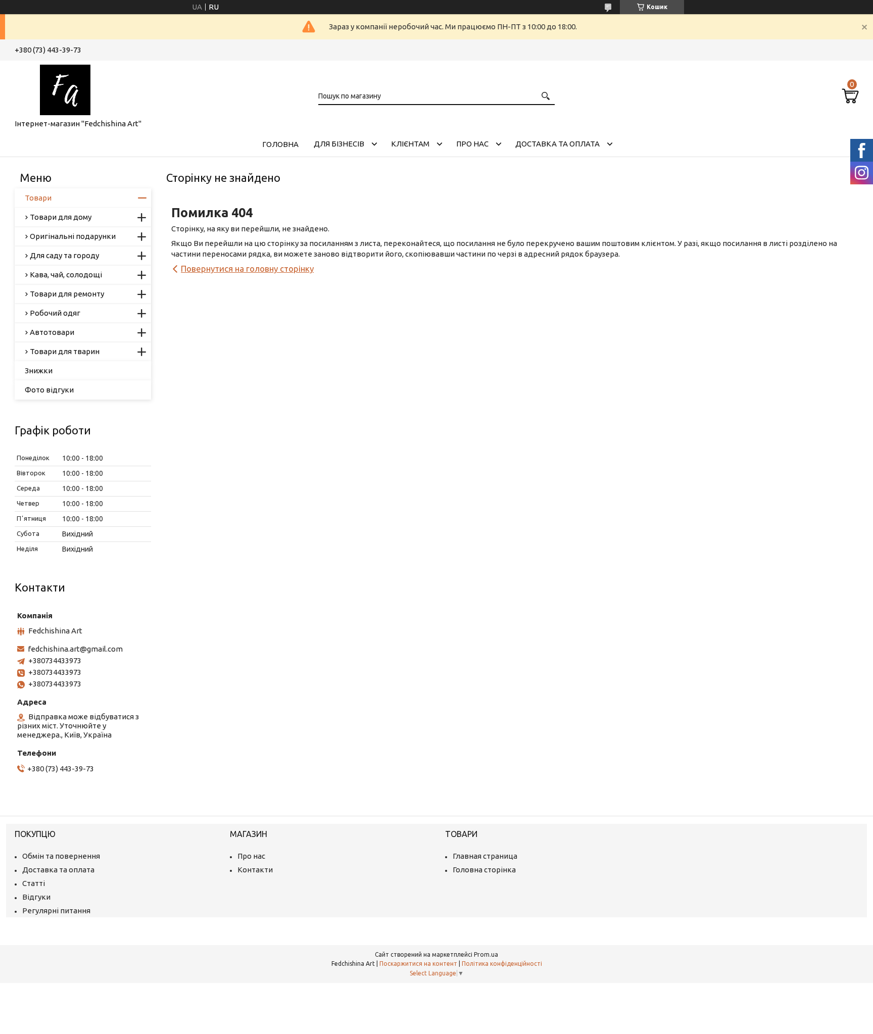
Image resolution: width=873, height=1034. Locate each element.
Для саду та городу (64, 255)
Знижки (39, 370)
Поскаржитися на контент (418, 963)
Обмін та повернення (61, 856)
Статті (33, 883)
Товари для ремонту (67, 293)
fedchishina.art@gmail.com (75, 649)
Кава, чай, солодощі (66, 274)
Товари (38, 197)
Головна (280, 144)
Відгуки (36, 897)
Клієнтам (410, 143)
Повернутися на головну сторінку (247, 268)
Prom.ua (486, 954)
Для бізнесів (339, 143)
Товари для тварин (65, 351)
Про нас (472, 143)
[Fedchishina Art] (65, 88)
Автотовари (52, 332)
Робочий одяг (55, 313)
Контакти (255, 869)
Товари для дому (60, 217)
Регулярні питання (56, 910)
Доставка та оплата (557, 143)
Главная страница (485, 856)
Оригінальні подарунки (73, 236)
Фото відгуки (49, 389)
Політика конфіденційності (502, 963)
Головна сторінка (484, 869)
